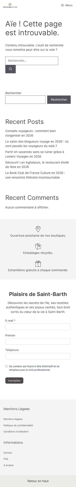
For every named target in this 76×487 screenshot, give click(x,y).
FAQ (6, 458)
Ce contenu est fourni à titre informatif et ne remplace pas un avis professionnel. (34, 368)
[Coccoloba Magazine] (10, 5)
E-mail (10, 320)
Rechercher (13, 93)
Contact (8, 452)
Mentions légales (13, 419)
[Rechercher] (10, 69)
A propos (9, 465)
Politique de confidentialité (18, 425)
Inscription (14, 380)
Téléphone (12, 350)
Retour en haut (38, 481)
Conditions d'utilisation (16, 431)
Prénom (10, 335)
